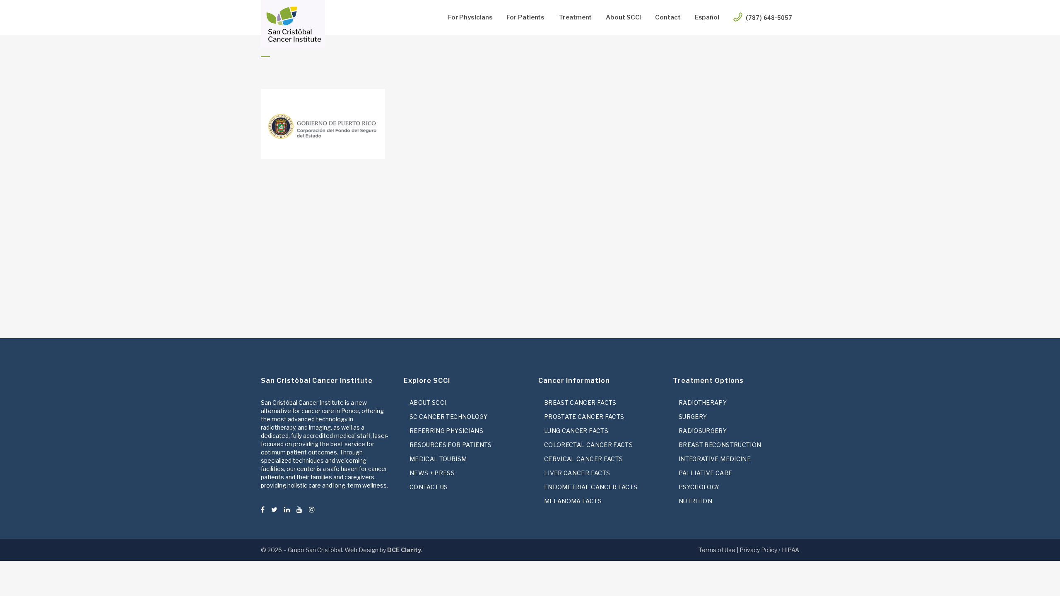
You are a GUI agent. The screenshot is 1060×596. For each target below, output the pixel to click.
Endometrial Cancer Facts (590, 486)
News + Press (432, 472)
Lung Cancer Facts (576, 430)
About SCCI (428, 402)
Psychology (699, 486)
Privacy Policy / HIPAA (769, 549)
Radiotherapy (703, 402)
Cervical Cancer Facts (583, 458)
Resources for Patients (451, 444)
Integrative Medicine (715, 458)
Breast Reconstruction (720, 444)
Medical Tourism (438, 458)
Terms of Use (717, 549)
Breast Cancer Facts (580, 402)
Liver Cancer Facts (577, 472)
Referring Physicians (446, 430)
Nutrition (695, 501)
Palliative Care (705, 472)
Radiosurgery (703, 430)
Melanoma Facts (573, 501)
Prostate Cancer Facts (584, 416)
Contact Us (429, 486)
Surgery (693, 416)
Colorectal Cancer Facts (588, 444)
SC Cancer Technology (448, 416)
